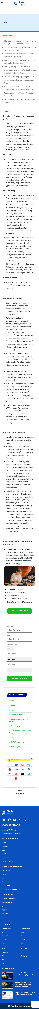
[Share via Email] (23, 793)
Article (13, 701)
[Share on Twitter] (18, 793)
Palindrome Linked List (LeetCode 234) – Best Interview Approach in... (23, 984)
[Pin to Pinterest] (21, 793)
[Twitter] (4, 819)
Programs (14, 705)
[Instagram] (19, 819)
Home (4, 11)
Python (13, 737)
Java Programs (16, 747)
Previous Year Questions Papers (18, 720)
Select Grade (11, 653)
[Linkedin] (25, 819)
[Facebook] (9, 819)
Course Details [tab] (7, 35)
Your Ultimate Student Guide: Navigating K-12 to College (20, 732)
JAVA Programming (18, 742)
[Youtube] (14, 819)
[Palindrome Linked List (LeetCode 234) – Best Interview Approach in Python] (7, 985)
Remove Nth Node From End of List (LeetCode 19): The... (25, 993)
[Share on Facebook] (16, 793)
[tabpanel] (19, 72)
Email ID (9, 635)
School (13, 710)
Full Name (10, 626)
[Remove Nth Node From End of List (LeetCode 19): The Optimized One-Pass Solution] (7, 995)
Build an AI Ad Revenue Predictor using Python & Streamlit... (23, 975)
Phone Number (12, 646)
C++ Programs (15, 726)
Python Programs (17, 715)
